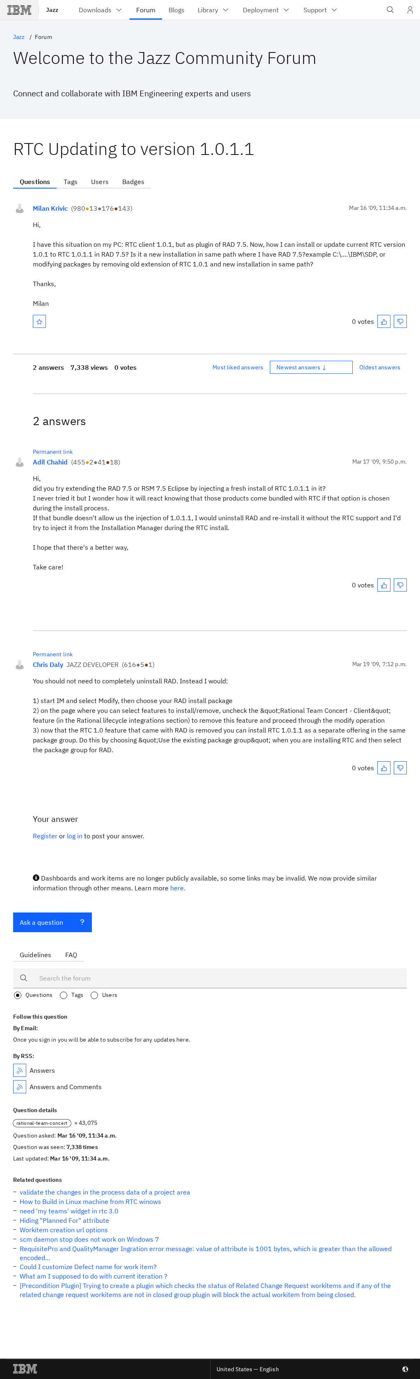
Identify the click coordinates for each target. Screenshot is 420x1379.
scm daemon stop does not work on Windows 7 (89, 1239)
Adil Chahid (50, 462)
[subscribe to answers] (19, 1070)
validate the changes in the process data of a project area (105, 1192)
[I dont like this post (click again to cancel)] (400, 321)
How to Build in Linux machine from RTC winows (90, 1201)
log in (74, 836)
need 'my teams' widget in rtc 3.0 (69, 1211)
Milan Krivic (50, 208)
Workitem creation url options (64, 1230)
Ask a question (41, 922)
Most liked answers (237, 367)
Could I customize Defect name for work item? (88, 1267)
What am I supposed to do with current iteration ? (93, 1276)
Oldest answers (379, 367)
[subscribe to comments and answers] (19, 1086)
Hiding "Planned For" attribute (64, 1220)
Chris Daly (48, 664)
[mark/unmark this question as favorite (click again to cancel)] (39, 321)
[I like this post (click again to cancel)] (383, 321)
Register (45, 836)
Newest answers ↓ (301, 367)
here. (177, 888)
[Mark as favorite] (39, 321)
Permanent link (53, 451)
